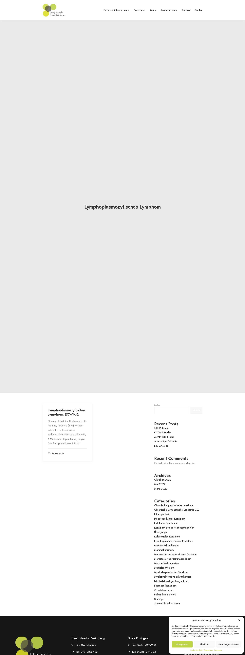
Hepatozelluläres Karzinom (169, 519)
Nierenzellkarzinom (165, 586)
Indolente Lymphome (166, 523)
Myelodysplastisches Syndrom (171, 572)
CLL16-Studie (161, 428)
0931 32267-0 (89, 645)
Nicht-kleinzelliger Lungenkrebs (172, 581)
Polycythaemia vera (165, 594)
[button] (239, 620)
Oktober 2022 (162, 480)
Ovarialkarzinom (163, 590)
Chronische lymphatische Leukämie (174, 505)
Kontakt (185, 10)
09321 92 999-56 (146, 652)
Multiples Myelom (164, 568)
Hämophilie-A (162, 514)
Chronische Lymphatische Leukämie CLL (176, 510)
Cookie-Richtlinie (196, 650)
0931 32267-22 (89, 652)
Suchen (157, 405)
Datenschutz (208, 650)
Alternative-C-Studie (165, 441)
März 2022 (160, 489)
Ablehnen (204, 644)
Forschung (139, 10)
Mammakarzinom (164, 550)
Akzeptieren (182, 644)
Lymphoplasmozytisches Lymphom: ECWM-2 (66, 412)
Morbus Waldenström (166, 563)
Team (153, 10)
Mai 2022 (159, 484)
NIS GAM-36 (161, 446)
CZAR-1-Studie (162, 432)
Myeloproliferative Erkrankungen (172, 577)
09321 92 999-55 (146, 645)
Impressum (218, 650)
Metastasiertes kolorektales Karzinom (175, 554)
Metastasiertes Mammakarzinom (172, 559)
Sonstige (159, 599)
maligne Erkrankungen (166, 545)
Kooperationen (168, 10)
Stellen (198, 10)
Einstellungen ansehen (228, 644)
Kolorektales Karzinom (167, 536)
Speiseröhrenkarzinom (167, 603)
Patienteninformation (115, 10)
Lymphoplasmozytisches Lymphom (173, 541)
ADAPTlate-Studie (164, 437)
